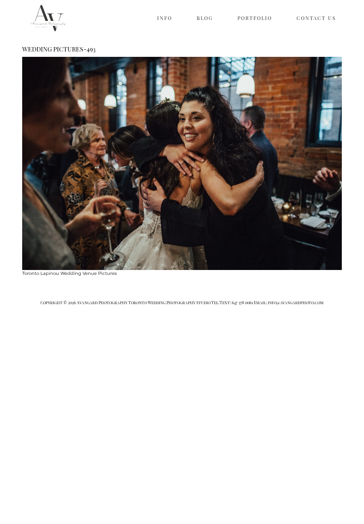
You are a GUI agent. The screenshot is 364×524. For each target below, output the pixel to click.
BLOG (205, 18)
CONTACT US (316, 18)
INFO (164, 18)
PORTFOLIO (254, 18)
